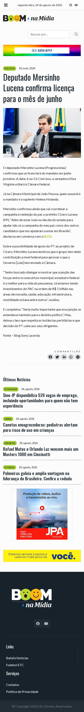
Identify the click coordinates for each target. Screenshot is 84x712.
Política (9, 68)
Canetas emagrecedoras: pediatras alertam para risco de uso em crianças (40, 427)
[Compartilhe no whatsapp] (71, 357)
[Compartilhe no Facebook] (50, 357)
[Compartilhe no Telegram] (78, 357)
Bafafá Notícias (17, 658)
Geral (8, 419)
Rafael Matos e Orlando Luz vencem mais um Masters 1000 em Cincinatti (40, 451)
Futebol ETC (15, 665)
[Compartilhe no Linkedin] (64, 357)
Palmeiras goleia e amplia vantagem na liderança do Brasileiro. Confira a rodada (37, 476)
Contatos (12, 685)
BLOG (48, 236)
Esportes (9, 443)
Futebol (9, 467)
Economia (10, 389)
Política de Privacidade (22, 691)
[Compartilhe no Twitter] (57, 357)
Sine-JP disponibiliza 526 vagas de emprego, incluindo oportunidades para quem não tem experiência (40, 400)
